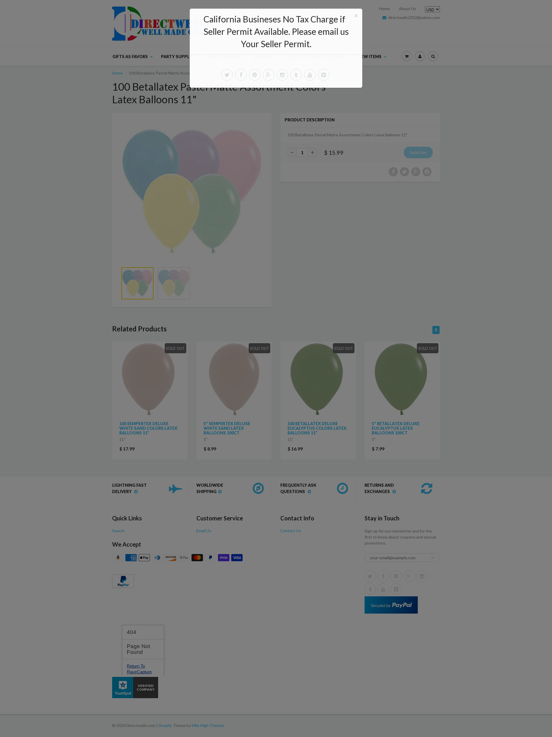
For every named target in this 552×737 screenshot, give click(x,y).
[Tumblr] (296, 75)
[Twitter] (227, 75)
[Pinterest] (254, 75)
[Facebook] (241, 75)
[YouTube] (310, 75)
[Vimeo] (323, 75)
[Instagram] (282, 75)
